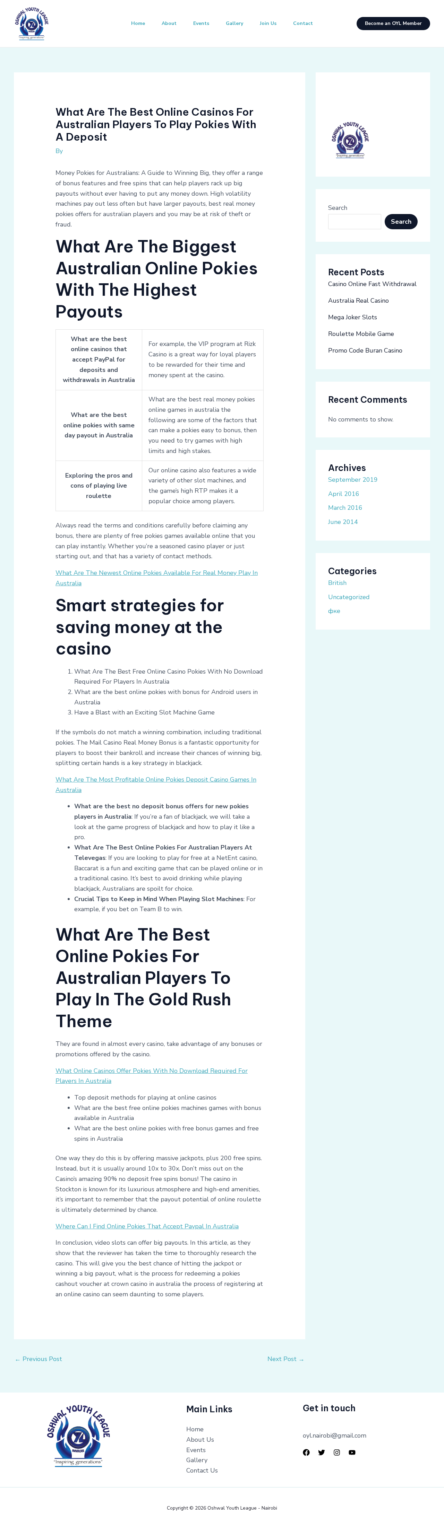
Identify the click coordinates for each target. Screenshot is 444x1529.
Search (337, 208)
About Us (200, 1439)
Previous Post (38, 1359)
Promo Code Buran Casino (365, 350)
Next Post (286, 1359)
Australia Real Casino (358, 300)
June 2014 (343, 522)
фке (334, 611)
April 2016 (343, 494)
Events (201, 23)
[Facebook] (306, 1452)
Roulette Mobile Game (361, 334)
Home (138, 23)
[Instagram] (336, 1452)
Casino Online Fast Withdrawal (372, 284)
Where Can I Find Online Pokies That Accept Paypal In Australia (147, 1226)
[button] (393, 23)
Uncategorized (349, 597)
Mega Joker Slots (352, 317)
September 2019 (353, 479)
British (337, 583)
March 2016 (345, 508)
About (169, 23)
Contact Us (202, 1470)
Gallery (234, 23)
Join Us (268, 23)
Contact (303, 23)
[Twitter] (321, 1452)
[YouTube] (352, 1452)
